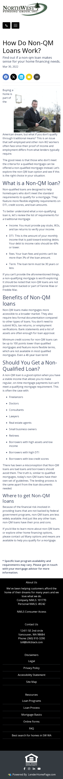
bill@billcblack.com (31, 642)
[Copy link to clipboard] (37, 77)
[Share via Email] (29, 77)
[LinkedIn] (34, 768)
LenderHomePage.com (42, 774)
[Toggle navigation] (15, 25)
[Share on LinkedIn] (21, 77)
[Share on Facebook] (6, 77)
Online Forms (31, 721)
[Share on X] (13, 77)
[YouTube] (39, 768)
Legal (31, 661)
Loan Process (31, 707)
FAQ (31, 728)
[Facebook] (24, 768)
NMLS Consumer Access (31, 611)
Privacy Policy (31, 668)
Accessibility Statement (31, 675)
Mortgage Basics (31, 714)
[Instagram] (29, 768)
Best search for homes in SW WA (31, 735)
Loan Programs (31, 701)
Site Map (31, 682)
